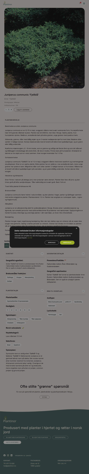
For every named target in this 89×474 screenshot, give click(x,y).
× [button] (76, 228)
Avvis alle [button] (51, 242)
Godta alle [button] (67, 242)
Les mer (29, 238)
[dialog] (44, 237)
